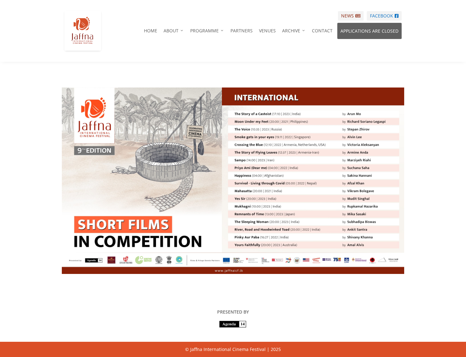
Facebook (384, 16)
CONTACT (322, 31)
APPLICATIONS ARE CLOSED (369, 31)
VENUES (267, 31)
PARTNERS (241, 31)
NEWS (350, 16)
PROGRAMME (207, 31)
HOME (150, 31)
